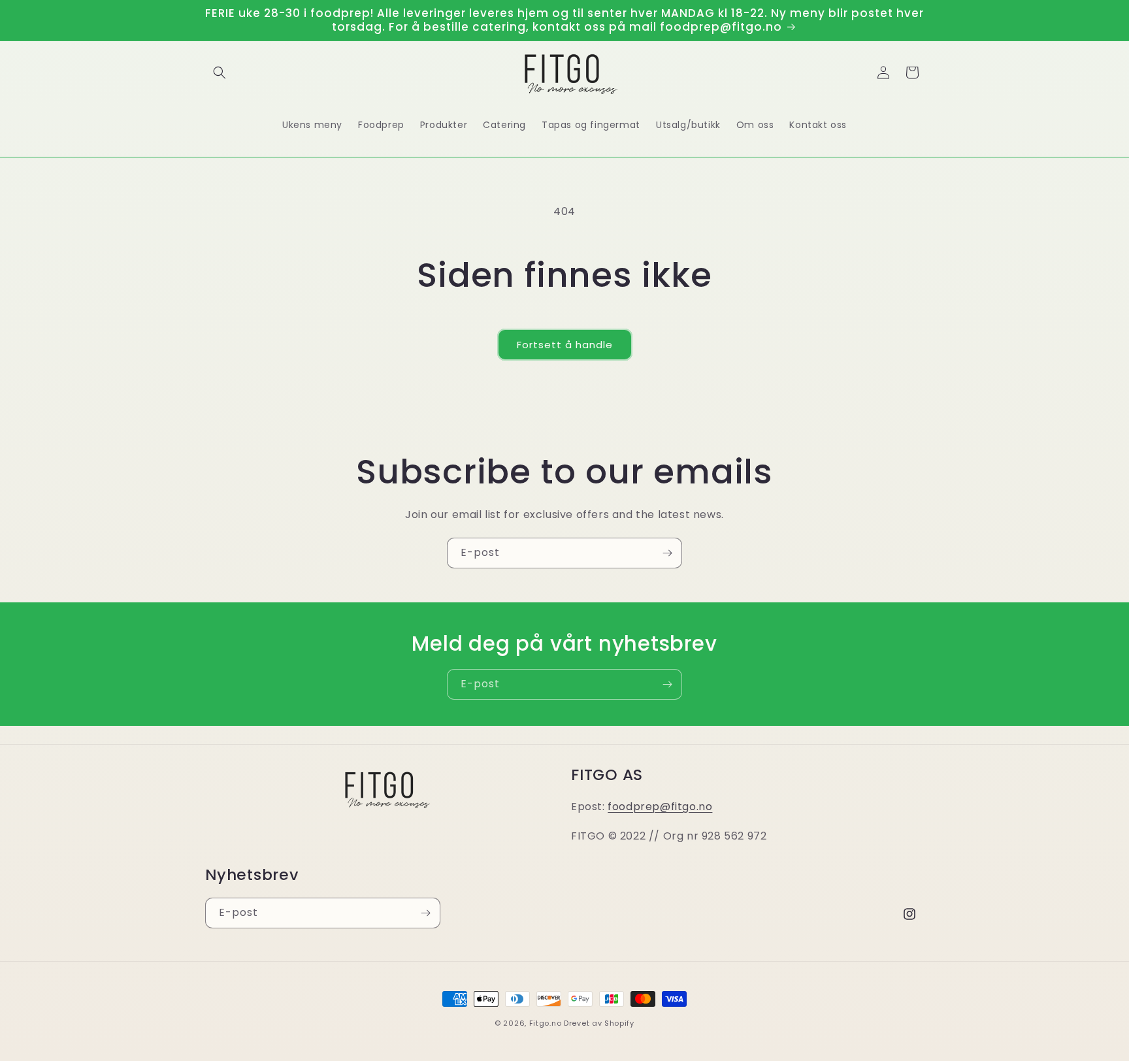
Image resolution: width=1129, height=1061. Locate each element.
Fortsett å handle (565, 344)
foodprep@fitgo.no (660, 806)
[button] (219, 72)
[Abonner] (667, 553)
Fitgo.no (545, 1023)
